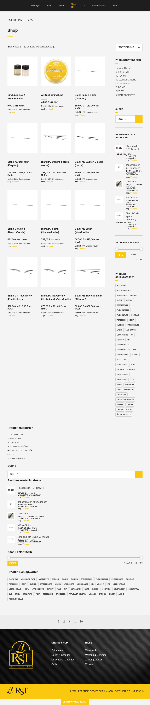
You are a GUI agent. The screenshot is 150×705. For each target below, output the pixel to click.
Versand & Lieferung (95, 655)
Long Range (122, 335)
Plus (119, 360)
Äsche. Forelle (124, 414)
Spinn (119, 384)
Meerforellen (123, 350)
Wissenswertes (99, 5)
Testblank (129, 389)
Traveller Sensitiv (125, 399)
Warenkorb (91, 650)
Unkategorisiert (125, 95)
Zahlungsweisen (94, 659)
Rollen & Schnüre (125, 80)
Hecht (131, 320)
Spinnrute (129, 384)
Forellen (121, 320)
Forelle (135, 315)
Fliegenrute (122, 315)
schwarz (131, 370)
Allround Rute (124, 290)
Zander (130, 404)
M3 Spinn (120, 340)
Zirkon (120, 409)
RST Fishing (14, 20)
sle (132, 379)
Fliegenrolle (123, 310)
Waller (120, 404)
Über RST (73, 5)
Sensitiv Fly (122, 379)
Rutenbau (121, 76)
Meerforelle (123, 345)
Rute (133, 365)
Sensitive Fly (122, 375)
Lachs (119, 330)
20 (81, 621)
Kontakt (116, 5)
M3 (132, 335)
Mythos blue (122, 355)
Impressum (138, 691)
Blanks (129, 300)
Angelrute (122, 295)
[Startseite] (83, 5)
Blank (119, 300)
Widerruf (89, 664)
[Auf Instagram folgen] (12, 5)
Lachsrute (130, 330)
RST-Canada (122, 365)
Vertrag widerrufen (75, 702)
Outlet (119, 91)
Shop (61, 5)
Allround (121, 285)
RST (125, 360)
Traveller (121, 394)
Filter (120, 255)
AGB (110, 691)
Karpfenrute (133, 325)
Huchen (120, 325)
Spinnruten (122, 72)
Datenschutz (122, 691)
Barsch (133, 295)
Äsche (129, 409)
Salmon (120, 370)
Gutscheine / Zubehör (20, 450)
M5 (128, 340)
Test (119, 389)
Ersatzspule (122, 305)
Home (48, 5)
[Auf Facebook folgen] (7, 5)
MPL (135, 350)
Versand (15, 112)
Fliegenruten (123, 68)
